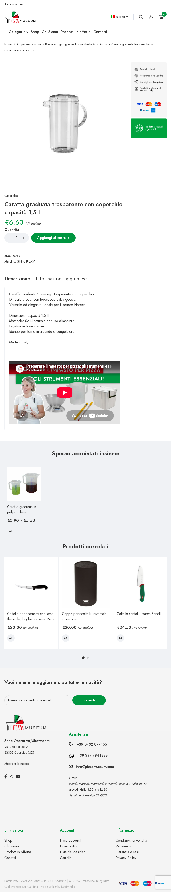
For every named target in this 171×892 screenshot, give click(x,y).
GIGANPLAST (26, 261)
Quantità (11, 230)
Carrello (66, 857)
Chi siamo (11, 846)
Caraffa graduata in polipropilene (21, 509)
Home (8, 44)
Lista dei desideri (73, 852)
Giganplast (11, 195)
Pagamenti (123, 846)
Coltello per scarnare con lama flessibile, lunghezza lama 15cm (30, 616)
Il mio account (70, 840)
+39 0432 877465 (92, 744)
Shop (8, 840)
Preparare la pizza (29, 44)
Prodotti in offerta (17, 852)
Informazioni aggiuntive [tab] (61, 278)
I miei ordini (68, 846)
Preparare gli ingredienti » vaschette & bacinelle (76, 44)
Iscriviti (89, 700)
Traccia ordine (13, 4)
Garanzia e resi (127, 852)
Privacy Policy (126, 857)
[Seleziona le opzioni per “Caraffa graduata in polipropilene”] (11, 531)
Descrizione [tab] (17, 278)
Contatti (10, 857)
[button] (11, 638)
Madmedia (68, 886)
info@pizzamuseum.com (95, 766)
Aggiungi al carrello (53, 237)
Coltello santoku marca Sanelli (139, 613)
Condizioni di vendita (131, 840)
